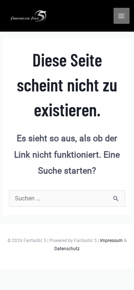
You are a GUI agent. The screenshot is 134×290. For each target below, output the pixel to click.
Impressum (111, 240)
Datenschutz (67, 248)
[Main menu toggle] (122, 16)
